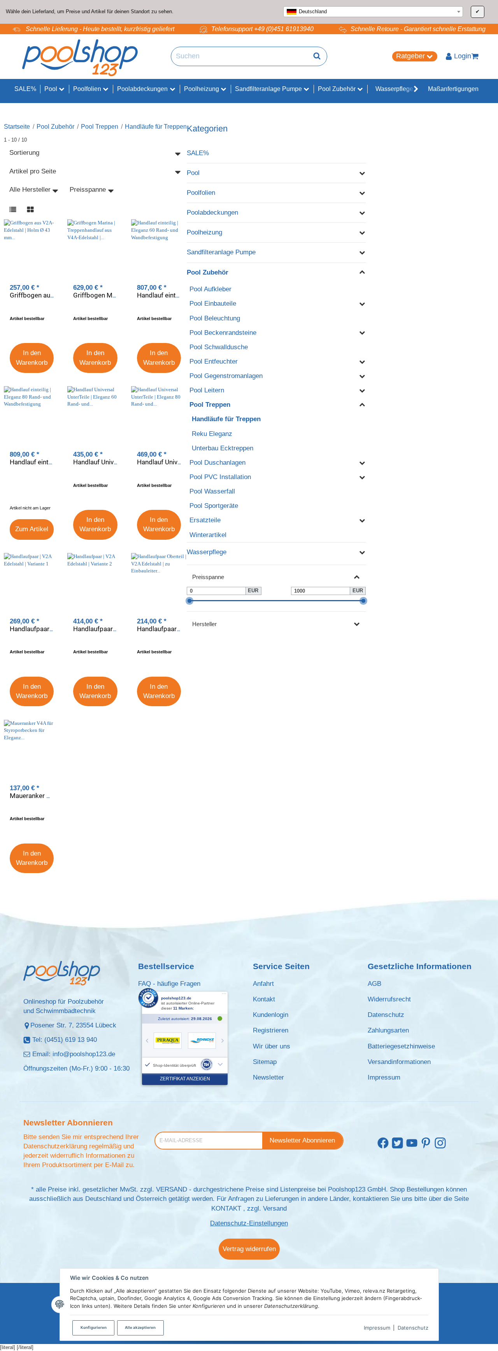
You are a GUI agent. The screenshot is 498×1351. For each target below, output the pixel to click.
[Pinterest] (425, 1143)
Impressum (377, 1328)
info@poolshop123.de (84, 1054)
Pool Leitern (206, 390)
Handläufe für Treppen (226, 419)
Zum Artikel (31, 529)
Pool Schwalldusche (218, 347)
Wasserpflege (206, 552)
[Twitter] (397, 1143)
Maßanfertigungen (453, 89)
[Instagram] (440, 1143)
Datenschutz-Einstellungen (249, 1223)
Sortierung (24, 152)
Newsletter (268, 1077)
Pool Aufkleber (210, 289)
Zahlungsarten (388, 1030)
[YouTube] (411, 1143)
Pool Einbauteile (212, 303)
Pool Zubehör (207, 272)
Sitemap (265, 1062)
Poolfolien (201, 192)
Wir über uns (271, 1046)
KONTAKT (226, 1208)
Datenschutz (413, 1328)
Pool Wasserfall (212, 491)
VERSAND (171, 1189)
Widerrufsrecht (389, 999)
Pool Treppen (209, 404)
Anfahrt (263, 983)
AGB (374, 983)
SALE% (198, 153)
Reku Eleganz (212, 434)
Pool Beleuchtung (214, 318)
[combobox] (373, 11)
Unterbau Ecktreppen (222, 448)
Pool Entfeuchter (213, 361)
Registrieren (270, 1030)
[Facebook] (383, 1143)
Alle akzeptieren (140, 1327)
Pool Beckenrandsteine (222, 332)
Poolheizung (204, 232)
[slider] (189, 600)
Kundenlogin (270, 1014)
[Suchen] (317, 56)
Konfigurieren (94, 1327)
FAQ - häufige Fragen (169, 983)
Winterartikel (207, 535)
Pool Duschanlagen (217, 462)
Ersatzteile (205, 520)
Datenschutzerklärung (55, 1146)
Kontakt (264, 999)
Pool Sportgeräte (213, 505)
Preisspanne (88, 189)
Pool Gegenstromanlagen (226, 376)
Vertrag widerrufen (249, 1249)
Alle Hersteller (30, 189)
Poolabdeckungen (212, 212)
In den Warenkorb (31, 357)
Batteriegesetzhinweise (401, 1046)
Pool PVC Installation (220, 477)
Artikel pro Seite (32, 171)
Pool (193, 173)
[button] (412, 89)
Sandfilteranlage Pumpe (221, 252)
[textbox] (373, 12)
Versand (275, 1208)
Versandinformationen (399, 1062)
